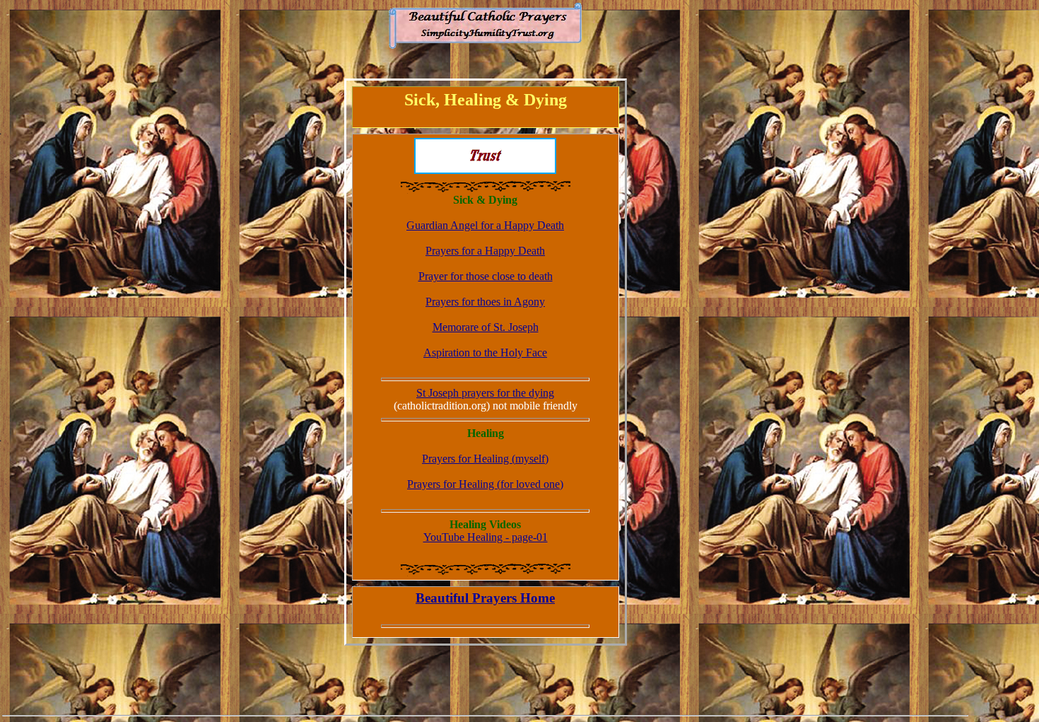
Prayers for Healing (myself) (485, 459)
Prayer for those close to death (485, 276)
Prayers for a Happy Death (485, 251)
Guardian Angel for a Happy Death (485, 225)
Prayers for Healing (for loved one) (485, 484)
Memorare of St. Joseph (486, 327)
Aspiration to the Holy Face (485, 353)
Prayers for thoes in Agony (485, 302)
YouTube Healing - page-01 (485, 537)
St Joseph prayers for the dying (485, 393)
